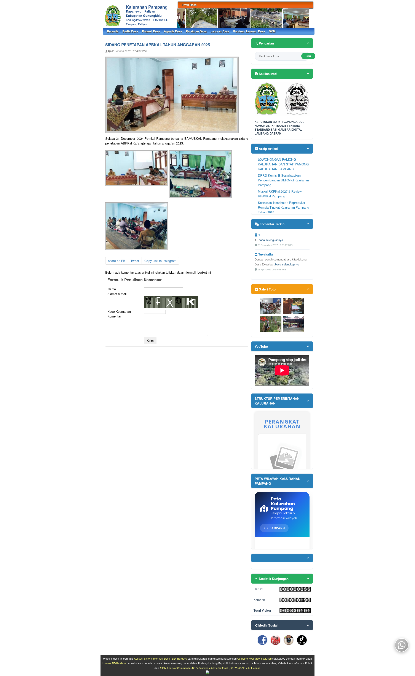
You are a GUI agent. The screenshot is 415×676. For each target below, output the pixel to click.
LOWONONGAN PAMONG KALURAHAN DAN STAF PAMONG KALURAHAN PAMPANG (283, 164)
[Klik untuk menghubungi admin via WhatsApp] (282, 561)
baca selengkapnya (271, 240)
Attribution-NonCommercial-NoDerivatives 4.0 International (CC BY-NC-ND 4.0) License (210, 668)
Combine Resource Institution (254, 658)
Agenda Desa (173, 31)
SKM (272, 31)
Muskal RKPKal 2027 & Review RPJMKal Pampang (280, 193)
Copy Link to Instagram (160, 260)
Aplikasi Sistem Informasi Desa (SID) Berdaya (160, 658)
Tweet (135, 260)
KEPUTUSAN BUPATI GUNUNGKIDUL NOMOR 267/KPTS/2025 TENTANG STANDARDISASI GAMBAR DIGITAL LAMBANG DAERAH (279, 128)
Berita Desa (130, 31)
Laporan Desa (220, 31)
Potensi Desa (151, 31)
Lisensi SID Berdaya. (114, 663)
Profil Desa (189, 5)
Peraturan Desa (196, 31)
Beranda (112, 31)
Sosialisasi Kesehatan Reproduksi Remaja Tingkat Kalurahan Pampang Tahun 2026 (283, 207)
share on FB (116, 260)
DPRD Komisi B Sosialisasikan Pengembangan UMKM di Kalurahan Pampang (283, 180)
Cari (308, 56)
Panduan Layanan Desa (249, 31)
